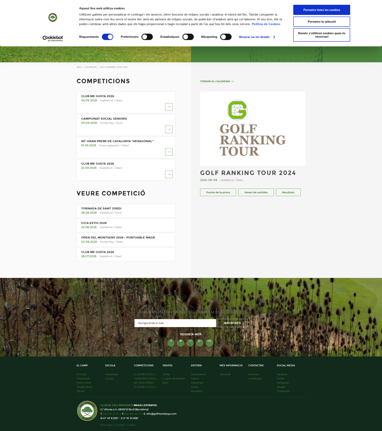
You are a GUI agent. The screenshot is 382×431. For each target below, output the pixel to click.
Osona (194, 386)
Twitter (281, 378)
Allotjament (197, 382)
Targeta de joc (85, 386)
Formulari (253, 374)
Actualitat (225, 374)
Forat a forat (84, 382)
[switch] (147, 37)
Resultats (288, 192)
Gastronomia (198, 374)
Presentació (83, 378)
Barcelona (196, 391)
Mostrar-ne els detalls (254, 37)
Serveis (81, 391)
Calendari (91, 67)
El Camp (81, 374)
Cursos (109, 378)
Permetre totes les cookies (321, 10)
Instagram (283, 382)
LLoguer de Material (173, 378)
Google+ (281, 386)
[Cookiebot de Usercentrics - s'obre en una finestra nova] (52, 39)
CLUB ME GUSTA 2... (145, 374)
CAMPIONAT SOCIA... (146, 378)
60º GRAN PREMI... (144, 382)
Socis (165, 382)
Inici (79, 67)
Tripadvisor (283, 391)
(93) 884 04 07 (133, 413)
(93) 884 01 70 (111, 413)
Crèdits (131, 424)
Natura (195, 378)
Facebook (282, 374)
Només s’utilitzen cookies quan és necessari (321, 34)
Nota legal (106, 424)
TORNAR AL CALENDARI (215, 81)
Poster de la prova (218, 192)
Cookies (120, 424)
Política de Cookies (266, 24)
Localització (255, 378)
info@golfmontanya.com (161, 413)
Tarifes (166, 374)
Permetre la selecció (322, 21)
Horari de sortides (256, 192)
